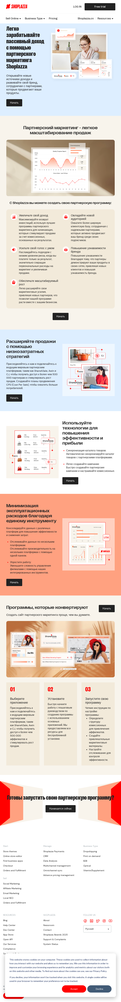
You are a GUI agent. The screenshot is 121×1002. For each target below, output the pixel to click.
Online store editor (12, 856)
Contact (47, 930)
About (46, 920)
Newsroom (48, 925)
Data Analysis (50, 860)
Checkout (8, 865)
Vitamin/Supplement (93, 870)
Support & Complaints (54, 939)
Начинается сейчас (60, 808)
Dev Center (9, 930)
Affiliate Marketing (12, 888)
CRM (45, 856)
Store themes (10, 851)
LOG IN (77, 6)
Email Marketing (11, 893)
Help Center (9, 925)
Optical (87, 865)
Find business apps (13, 860)
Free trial (100, 6)
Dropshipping (90, 851)
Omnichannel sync (52, 870)
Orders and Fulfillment (14, 870)
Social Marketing (11, 883)
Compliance (9, 948)
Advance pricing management (58, 875)
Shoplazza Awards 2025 (55, 934)
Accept (74, 989)
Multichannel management (57, 865)
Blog (5, 920)
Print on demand (91, 856)
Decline (99, 989)
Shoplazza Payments (53, 851)
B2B (85, 860)
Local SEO (8, 898)
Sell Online (12, 18)
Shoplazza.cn (86, 18)
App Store (8, 934)
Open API (8, 939)
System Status (50, 944)
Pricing (53, 18)
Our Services (9, 944)
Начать (14, 102)
